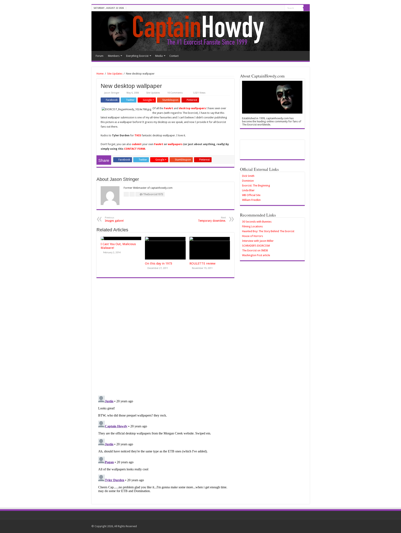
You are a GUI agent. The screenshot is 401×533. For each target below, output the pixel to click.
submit (137, 144)
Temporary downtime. (212, 219)
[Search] (306, 8)
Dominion (248, 180)
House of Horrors (252, 236)
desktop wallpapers (192, 108)
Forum (99, 55)
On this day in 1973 (158, 263)
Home (100, 73)
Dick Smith (248, 175)
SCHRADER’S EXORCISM (256, 245)
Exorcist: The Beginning (256, 185)
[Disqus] (165, 338)
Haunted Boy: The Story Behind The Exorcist (268, 231)
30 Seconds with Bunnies (257, 221)
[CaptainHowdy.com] (200, 31)
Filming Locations (252, 226)
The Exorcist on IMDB (255, 250)
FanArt (169, 108)
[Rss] (281, 8)
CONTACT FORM (134, 148)
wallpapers (175, 144)
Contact (174, 55)
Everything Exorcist (137, 55)
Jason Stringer (111, 92)
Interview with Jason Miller (258, 240)
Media (159, 55)
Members (113, 55)
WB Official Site (251, 195)
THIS (138, 135)
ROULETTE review (202, 263)
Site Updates (114, 73)
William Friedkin (251, 199)
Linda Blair (248, 190)
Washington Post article (256, 255)
